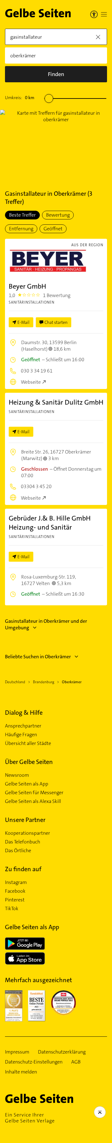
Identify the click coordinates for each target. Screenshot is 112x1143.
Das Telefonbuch (22, 842)
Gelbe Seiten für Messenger (34, 793)
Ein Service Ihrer (30, 1118)
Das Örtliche (18, 851)
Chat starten (56, 322)
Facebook (15, 891)
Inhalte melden (21, 1072)
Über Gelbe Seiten (29, 762)
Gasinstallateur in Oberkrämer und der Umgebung (46, 624)
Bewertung (58, 215)
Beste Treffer (22, 215)
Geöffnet (53, 228)
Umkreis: (19, 97)
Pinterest (15, 900)
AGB (76, 1062)
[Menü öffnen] (104, 14)
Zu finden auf (23, 869)
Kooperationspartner (27, 833)
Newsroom (17, 775)
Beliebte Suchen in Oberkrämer (38, 656)
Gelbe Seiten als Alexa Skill (33, 801)
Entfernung (21, 228)
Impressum (17, 1052)
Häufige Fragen (21, 735)
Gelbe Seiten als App (26, 784)
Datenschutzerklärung (62, 1052)
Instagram (16, 882)
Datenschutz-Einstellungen (34, 1062)
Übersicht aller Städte (28, 743)
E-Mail (23, 322)
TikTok (11, 908)
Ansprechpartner (23, 726)
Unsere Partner (25, 820)
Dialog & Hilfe (24, 712)
